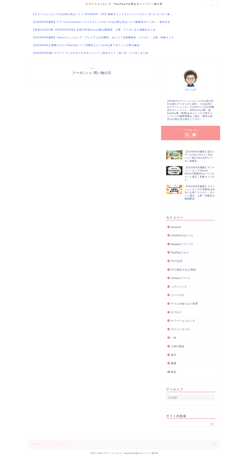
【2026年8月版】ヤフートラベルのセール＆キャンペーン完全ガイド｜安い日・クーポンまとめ (90, 53)
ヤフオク (176, 312)
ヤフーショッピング (183, 320)
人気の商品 (177, 346)
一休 (173, 337)
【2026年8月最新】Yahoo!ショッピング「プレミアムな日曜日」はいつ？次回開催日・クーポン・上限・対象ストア (103, 37)
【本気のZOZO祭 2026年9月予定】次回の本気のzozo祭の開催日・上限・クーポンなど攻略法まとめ (94, 29)
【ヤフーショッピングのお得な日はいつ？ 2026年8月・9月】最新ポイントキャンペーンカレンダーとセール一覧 (101, 14)
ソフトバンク (179, 286)
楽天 (173, 354)
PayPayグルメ (180, 252)
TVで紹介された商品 (183, 269)
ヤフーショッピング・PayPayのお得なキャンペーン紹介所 (124, 4)
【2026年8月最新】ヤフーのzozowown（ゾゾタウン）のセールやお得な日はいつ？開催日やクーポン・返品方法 (101, 22)
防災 (173, 371)
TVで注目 (177, 261)
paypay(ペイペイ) (182, 244)
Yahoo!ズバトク (180, 278)
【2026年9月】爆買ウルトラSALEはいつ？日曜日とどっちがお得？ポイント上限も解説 (86, 45)
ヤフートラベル (180, 329)
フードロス (177, 295)
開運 (173, 363)
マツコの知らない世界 (184, 303)
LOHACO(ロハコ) (182, 235)
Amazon (176, 227)
